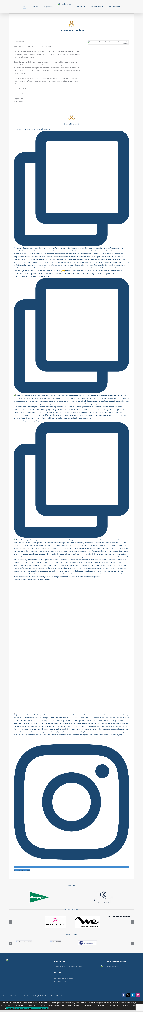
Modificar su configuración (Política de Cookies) (33, 1008)
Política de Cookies (60, 996)
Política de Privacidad (46, 996)
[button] (10, 922)
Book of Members (112, 966)
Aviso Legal (35, 996)
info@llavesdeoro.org (60, 981)
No (16, 1008)
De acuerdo (10, 1008)
